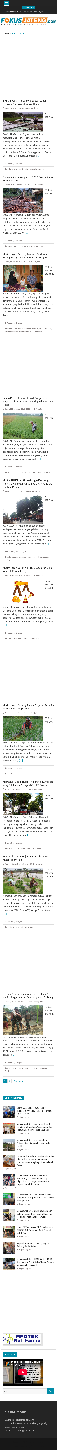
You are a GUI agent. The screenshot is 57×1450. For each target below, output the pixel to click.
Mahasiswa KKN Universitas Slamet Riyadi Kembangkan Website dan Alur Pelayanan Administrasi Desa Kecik (34, 1127)
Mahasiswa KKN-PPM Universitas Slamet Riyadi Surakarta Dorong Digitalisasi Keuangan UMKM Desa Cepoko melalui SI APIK (33, 1180)
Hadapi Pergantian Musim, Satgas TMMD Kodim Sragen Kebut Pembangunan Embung (28, 995)
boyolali (20, 472)
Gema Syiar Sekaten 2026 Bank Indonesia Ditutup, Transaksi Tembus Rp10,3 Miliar (34, 1110)
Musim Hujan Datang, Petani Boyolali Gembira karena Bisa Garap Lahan (28, 707)
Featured (18, 163)
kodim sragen (12, 1068)
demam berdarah (14, 328)
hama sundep (29, 472)
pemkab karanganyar (41, 557)
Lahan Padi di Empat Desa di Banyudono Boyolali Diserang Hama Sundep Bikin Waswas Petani (28, 401)
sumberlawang (36, 331)
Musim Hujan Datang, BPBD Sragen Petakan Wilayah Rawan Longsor (27, 569)
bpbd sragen (12, 638)
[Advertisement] (28, 66)
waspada (45, 246)
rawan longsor (34, 638)
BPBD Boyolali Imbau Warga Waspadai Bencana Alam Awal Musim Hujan (24, 102)
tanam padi (34, 927)
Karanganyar (21, 551)
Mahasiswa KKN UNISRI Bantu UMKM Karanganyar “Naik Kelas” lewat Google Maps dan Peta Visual (35, 1262)
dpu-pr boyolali (13, 848)
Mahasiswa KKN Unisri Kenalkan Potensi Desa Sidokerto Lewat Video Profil (34, 1143)
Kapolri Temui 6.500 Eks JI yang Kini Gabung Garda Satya (33, 1245)
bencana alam (12, 246)
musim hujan (24, 169)
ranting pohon (10, 560)
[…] (39, 155)
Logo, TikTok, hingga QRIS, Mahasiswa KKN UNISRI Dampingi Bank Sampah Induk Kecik (35, 1230)
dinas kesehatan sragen (31, 328)
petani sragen (23, 927)
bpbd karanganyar (14, 557)
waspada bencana (37, 169)
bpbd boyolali (12, 169)
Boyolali (10, 163)
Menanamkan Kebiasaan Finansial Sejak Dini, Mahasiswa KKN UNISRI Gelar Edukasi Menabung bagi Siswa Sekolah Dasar (35, 1161)
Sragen (19, 323)
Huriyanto (37, 261)
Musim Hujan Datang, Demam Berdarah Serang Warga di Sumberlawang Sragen (25, 255)
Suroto (37, 491)
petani (48, 472)
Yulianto (39, 108)
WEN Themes (37, 1446)
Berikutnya (19, 1081)
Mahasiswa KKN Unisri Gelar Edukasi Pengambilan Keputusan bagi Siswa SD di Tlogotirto (35, 1197)
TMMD (7, 1071)
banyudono (11, 472)
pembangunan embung (39, 1068)
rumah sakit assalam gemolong (17, 331)
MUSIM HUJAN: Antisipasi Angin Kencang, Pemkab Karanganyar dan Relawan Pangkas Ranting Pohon (27, 484)
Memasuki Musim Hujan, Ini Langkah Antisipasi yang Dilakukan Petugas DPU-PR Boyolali (28, 783)
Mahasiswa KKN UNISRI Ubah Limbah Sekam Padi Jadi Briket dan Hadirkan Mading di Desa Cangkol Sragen (34, 1213)
